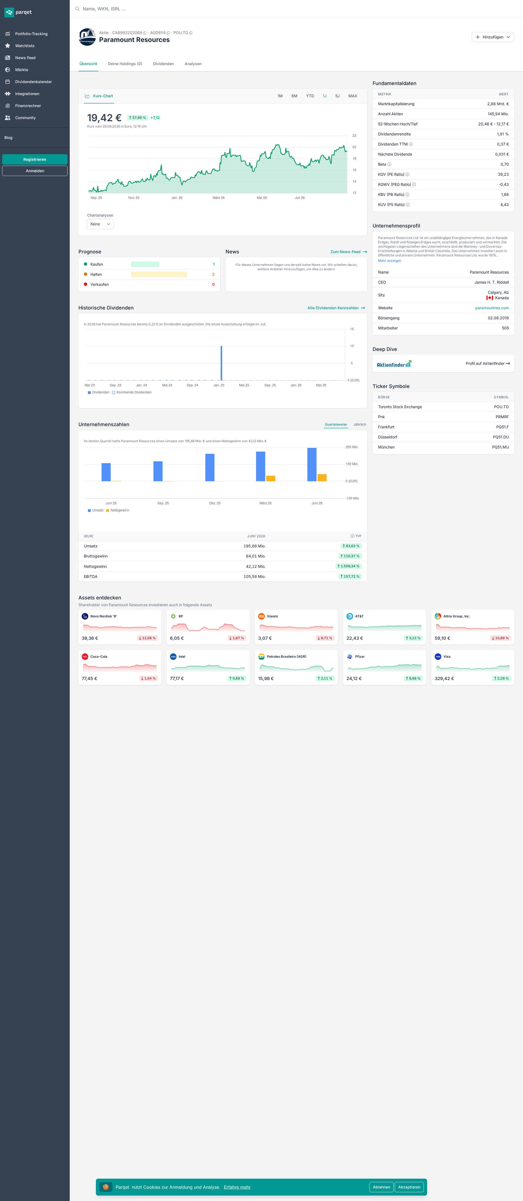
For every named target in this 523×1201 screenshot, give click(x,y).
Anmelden (35, 170)
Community (25, 117)
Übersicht (88, 63)
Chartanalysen (100, 215)
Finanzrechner (28, 105)
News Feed (25, 57)
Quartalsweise (336, 424)
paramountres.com (492, 307)
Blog (8, 137)
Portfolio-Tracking (31, 33)
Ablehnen (381, 1187)
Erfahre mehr (237, 1187)
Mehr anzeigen (389, 261)
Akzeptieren (409, 1187)
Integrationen (27, 93)
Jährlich (360, 424)
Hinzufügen (493, 37)
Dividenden (163, 63)
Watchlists (25, 45)
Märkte (21, 69)
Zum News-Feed (346, 251)
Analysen (193, 63)
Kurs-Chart (102, 95)
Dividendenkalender (33, 81)
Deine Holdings (125, 63)
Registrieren (34, 159)
